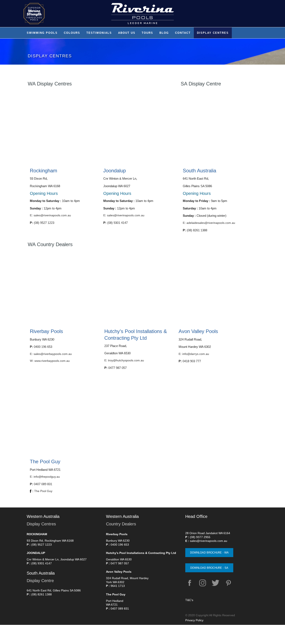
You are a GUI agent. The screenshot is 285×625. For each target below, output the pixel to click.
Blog (164, 32)
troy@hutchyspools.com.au (126, 360)
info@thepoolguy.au (47, 476)
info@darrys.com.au (195, 354)
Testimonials (99, 32)
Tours (147, 32)
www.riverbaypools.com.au (52, 360)
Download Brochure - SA (209, 567)
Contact (183, 32)
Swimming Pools (42, 32)
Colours (72, 32)
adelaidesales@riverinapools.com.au (211, 222)
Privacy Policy (194, 620)
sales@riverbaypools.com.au (53, 354)
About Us (126, 32)
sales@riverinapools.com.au (52, 215)
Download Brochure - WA (209, 552)
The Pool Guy (42, 491)
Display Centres (213, 32)
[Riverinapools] (142, 13)
